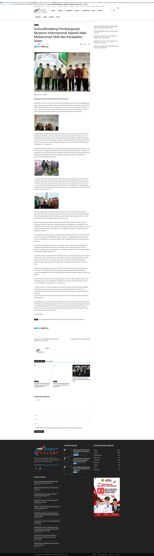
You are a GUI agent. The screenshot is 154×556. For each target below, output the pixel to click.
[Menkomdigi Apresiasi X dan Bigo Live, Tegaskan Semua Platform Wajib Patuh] (62, 373)
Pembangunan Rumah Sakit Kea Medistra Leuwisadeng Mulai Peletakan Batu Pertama (81, 460)
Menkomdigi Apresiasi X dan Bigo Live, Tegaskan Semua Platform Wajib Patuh (61, 385)
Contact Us (117, 554)
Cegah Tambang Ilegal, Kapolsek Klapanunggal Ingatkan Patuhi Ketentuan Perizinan (106, 27)
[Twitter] (39, 47)
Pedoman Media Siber (103, 554)
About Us (111, 554)
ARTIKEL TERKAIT (39, 361)
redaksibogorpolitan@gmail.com (51, 465)
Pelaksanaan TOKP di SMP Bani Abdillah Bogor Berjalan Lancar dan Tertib (46, 339)
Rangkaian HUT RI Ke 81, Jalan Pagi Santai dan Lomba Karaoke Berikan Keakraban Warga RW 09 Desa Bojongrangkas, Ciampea (46, 529)
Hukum (75, 472)
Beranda (36, 22)
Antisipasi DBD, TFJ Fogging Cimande (80, 339)
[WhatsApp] (46, 47)
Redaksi (94, 554)
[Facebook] (111, 11)
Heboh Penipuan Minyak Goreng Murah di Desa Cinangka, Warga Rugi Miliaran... (81, 468)
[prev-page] (35, 390)
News (75, 463)
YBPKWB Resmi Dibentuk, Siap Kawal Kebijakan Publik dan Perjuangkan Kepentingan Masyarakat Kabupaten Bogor (46, 514)
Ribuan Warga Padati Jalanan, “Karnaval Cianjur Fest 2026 (106, 31)
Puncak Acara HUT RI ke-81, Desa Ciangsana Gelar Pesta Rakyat (47, 521)
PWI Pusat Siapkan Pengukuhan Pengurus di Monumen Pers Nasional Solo (81, 379)
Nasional (41, 22)
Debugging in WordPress (6, 4)
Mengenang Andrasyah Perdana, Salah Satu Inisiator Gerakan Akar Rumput (105, 36)
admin (39, 44)
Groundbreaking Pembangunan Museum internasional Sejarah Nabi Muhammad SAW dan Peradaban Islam (62, 319)
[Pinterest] (43, 47)
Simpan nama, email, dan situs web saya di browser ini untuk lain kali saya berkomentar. (59, 427)
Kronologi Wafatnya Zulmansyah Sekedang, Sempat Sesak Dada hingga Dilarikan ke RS (42, 385)
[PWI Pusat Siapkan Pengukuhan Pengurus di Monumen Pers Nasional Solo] (81, 371)
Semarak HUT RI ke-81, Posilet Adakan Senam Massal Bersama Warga (105, 41)
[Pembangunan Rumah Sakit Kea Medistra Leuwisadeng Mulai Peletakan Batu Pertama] (66, 460)
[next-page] (38, 390)
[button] (118, 8)
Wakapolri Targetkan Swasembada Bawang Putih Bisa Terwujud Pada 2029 (106, 46)
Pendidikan (76, 454)
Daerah (55, 381)
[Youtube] (113, 11)
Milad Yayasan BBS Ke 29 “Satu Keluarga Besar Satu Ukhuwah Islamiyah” (81, 451)
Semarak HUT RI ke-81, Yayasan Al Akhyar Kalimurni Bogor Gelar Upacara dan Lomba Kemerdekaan (45, 537)
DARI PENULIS (49, 361)
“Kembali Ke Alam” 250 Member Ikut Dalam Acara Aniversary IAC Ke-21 (46, 544)
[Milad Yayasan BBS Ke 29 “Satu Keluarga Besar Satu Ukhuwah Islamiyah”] (67, 453)
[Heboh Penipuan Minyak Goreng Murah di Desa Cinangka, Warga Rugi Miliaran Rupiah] (68, 470)
